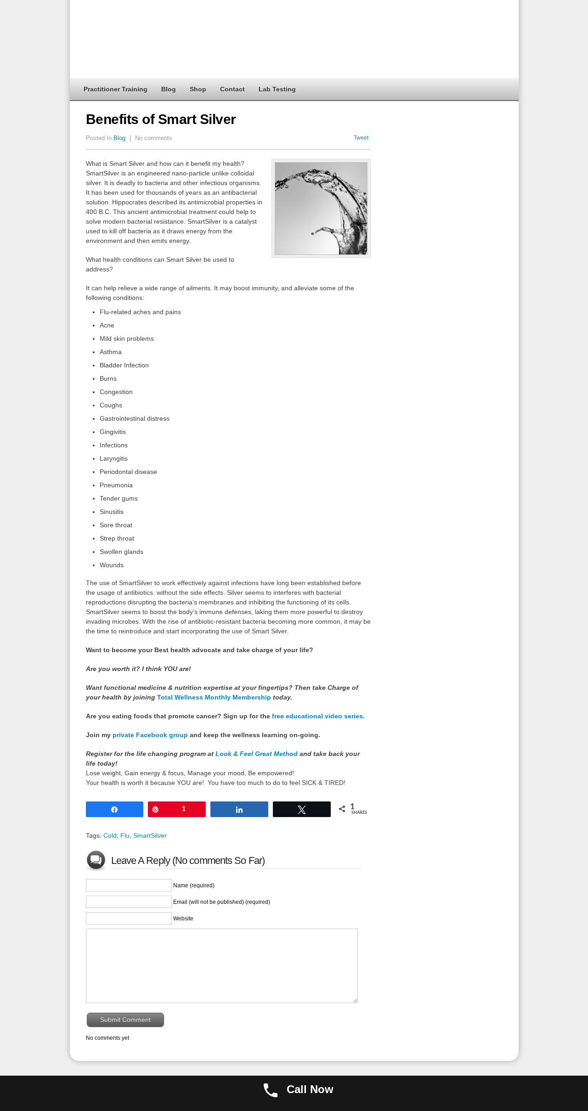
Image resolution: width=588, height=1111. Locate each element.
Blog (168, 89)
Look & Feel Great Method (256, 753)
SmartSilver (150, 835)
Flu (125, 835)
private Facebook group (150, 735)
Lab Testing (277, 89)
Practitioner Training (115, 89)
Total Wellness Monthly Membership (214, 697)
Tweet (361, 138)
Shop (198, 89)
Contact (232, 89)
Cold (110, 835)
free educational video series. (317, 716)
